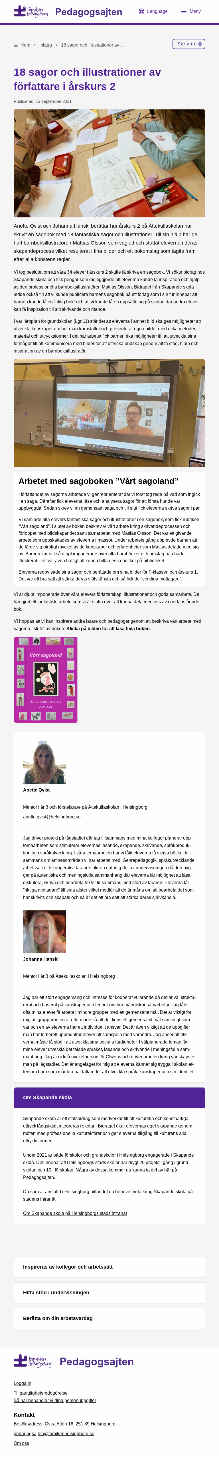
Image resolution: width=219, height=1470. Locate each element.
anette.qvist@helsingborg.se (52, 816)
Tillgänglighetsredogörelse (41, 1393)
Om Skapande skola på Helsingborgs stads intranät (75, 1213)
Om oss (21, 1443)
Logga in (22, 1383)
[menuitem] (189, 45)
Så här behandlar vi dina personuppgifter (55, 1400)
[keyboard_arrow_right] (193, 413)
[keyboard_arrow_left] (26, 413)
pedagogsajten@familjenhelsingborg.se (54, 1433)
